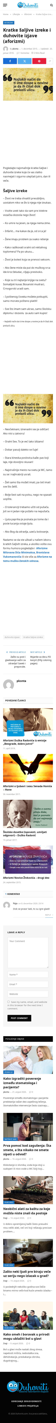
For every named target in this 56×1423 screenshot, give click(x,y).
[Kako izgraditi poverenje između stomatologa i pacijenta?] (28, 1060)
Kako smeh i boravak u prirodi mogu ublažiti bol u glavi (26, 1336)
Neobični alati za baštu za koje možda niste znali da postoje (26, 1211)
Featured (9, 1202)
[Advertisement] (28, 134)
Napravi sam (10, 1139)
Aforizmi (8, 22)
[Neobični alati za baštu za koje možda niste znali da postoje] (28, 1190)
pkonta (15, 48)
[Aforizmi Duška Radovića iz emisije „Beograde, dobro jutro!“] (28, 722)
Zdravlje (9, 1072)
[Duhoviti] (28, 5)
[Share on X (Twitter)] (25, 61)
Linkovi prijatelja (28, 1406)
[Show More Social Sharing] (50, 61)
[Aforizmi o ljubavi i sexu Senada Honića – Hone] (28, 768)
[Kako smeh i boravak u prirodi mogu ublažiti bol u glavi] (28, 1316)
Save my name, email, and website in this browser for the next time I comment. (27, 1005)
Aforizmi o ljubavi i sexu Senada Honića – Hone (27, 787)
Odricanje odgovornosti (26, 1401)
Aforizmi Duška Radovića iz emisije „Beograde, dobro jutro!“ (24, 742)
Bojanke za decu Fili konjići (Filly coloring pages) (40, 660)
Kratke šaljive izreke (33, 637)
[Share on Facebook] (10, 61)
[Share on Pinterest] (39, 61)
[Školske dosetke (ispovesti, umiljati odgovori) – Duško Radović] (28, 814)
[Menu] (5, 5)
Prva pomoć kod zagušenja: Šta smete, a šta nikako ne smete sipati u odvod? (27, 1149)
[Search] (51, 5)
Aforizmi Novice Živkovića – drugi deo (26, 877)
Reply (48, 915)
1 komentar (24, 53)
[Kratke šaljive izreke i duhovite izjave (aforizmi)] (28, 84)
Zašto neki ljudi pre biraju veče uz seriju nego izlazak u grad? (27, 1273)
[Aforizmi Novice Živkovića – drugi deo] (28, 860)
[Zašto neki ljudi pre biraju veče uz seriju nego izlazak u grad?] (28, 1253)
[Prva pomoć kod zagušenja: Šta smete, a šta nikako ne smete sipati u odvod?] (28, 1127)
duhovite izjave (12, 637)
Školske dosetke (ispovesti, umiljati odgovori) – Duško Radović (25, 833)
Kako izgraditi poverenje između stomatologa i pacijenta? (22, 1082)
